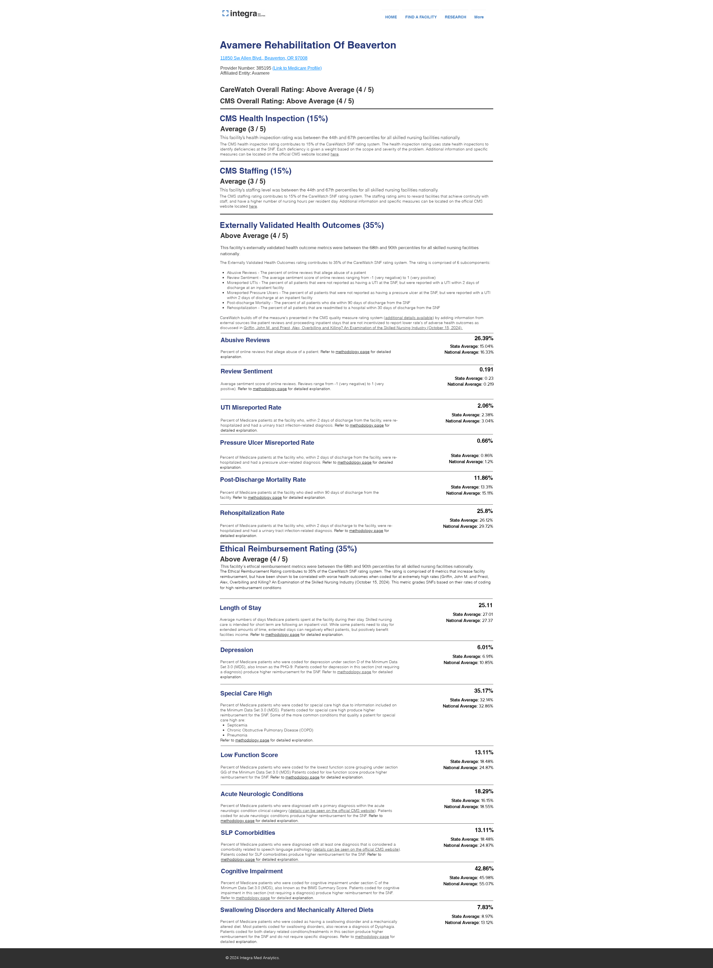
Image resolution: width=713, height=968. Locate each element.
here (335, 154)
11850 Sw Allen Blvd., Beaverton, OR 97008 (263, 58)
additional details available (409, 317)
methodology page (353, 351)
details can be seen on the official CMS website (332, 810)
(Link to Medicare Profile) (297, 68)
